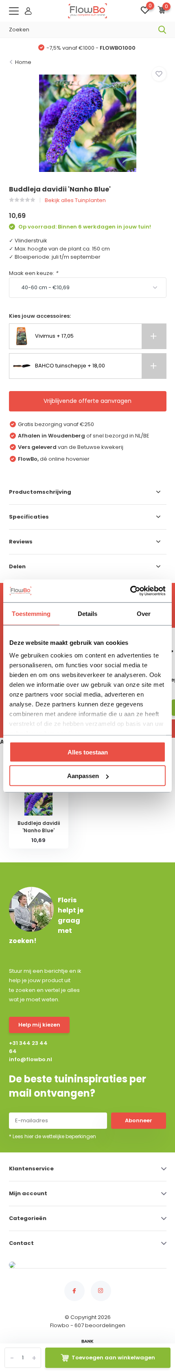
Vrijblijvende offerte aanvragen (87, 401)
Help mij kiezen (39, 1025)
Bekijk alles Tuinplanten (75, 200)
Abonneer (138, 1120)
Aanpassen (83, 775)
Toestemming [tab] (31, 613)
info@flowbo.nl (28, 1059)
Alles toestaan (88, 751)
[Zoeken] (162, 30)
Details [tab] (88, 613)
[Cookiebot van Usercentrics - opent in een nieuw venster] (130, 591)
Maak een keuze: (33, 273)
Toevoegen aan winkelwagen (113, 1357)
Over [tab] (144, 613)
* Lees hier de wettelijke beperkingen (52, 1136)
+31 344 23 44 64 (28, 1047)
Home (23, 62)
